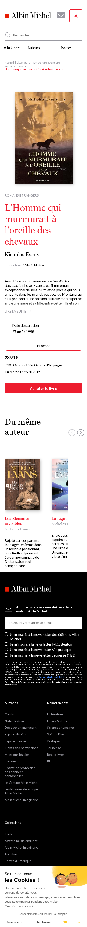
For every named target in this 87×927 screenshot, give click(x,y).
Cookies (10, 761)
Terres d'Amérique (18, 861)
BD (49, 761)
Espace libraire (15, 734)
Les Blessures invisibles (17, 521)
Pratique (53, 741)
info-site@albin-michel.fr (51, 677)
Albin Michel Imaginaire (21, 800)
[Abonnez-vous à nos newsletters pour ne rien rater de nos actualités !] (59, 15)
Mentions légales (17, 755)
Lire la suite (15, 311)
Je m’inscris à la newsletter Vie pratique (40, 649)
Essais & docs (57, 721)
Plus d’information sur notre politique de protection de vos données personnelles (43, 683)
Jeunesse (54, 748)
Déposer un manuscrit (21, 727)
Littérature (23, 62)
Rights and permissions (21, 748)
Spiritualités (55, 734)
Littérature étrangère (46, 62)
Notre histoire (15, 721)
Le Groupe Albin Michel (21, 783)
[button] (71, 432)
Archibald (11, 854)
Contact (11, 714)
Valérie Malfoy (33, 265)
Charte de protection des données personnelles (20, 772)
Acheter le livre (43, 388)
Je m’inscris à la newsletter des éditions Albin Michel (45, 636)
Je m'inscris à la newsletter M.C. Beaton (41, 644)
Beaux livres (55, 755)
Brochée (43, 345)
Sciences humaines (61, 727)
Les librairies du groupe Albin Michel (21, 791)
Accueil (9, 62)
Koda (8, 834)
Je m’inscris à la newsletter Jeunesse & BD (42, 655)
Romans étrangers (16, 66)
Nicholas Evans (22, 254)
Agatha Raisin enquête (21, 841)
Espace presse (15, 741)
